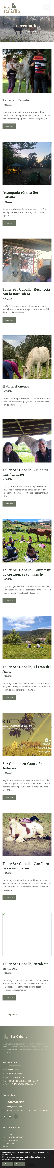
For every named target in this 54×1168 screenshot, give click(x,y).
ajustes (22, 1159)
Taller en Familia (16, 100)
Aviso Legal (8, 1134)
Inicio (23, 31)
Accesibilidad (9, 1143)
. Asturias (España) (43, 1110)
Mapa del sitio (9, 1146)
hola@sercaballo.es (15, 1106)
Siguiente (13, 1014)
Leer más (9, 126)
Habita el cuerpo (16, 386)
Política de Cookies (11, 1140)
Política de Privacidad (13, 1137)
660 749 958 (15, 1102)
